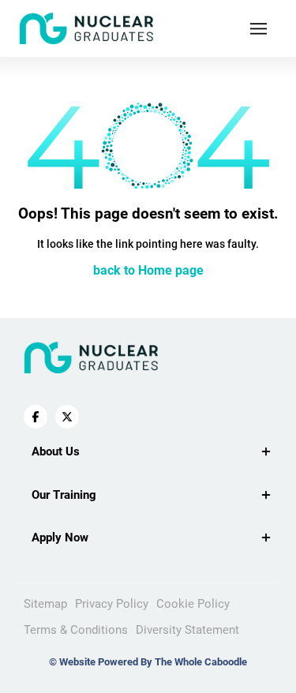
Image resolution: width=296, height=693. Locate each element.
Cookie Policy (193, 604)
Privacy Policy (111, 604)
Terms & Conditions (76, 630)
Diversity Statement (187, 630)
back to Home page (148, 270)
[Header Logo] (87, 28)
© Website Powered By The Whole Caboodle (148, 662)
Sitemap (45, 604)
